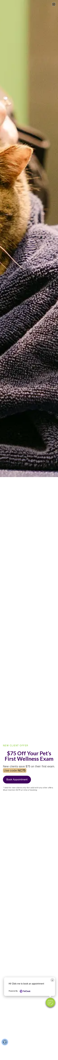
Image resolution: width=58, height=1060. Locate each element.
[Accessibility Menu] (4, 1042)
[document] (29, 530)
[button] (50, 1002)
